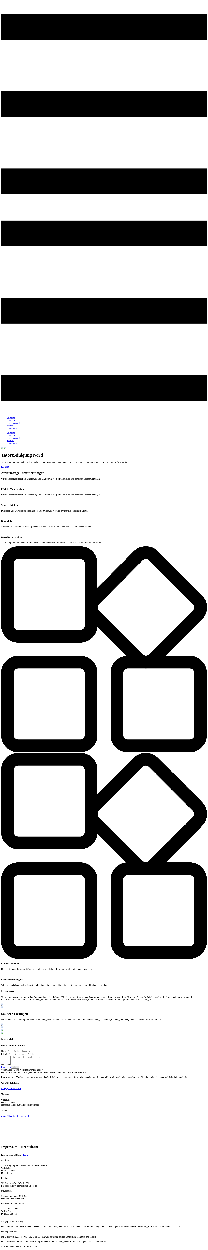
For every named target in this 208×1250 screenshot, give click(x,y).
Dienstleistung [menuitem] (13, 423)
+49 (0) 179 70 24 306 (11, 1088)
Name (4, 1051)
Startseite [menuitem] (11, 418)
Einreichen (6, 1067)
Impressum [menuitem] (12, 428)
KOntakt (5, 467)
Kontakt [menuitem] (10, 425)
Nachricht (5, 1064)
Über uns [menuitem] (11, 420)
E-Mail (4, 1054)
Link (25, 1155)
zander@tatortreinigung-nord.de (15, 1116)
